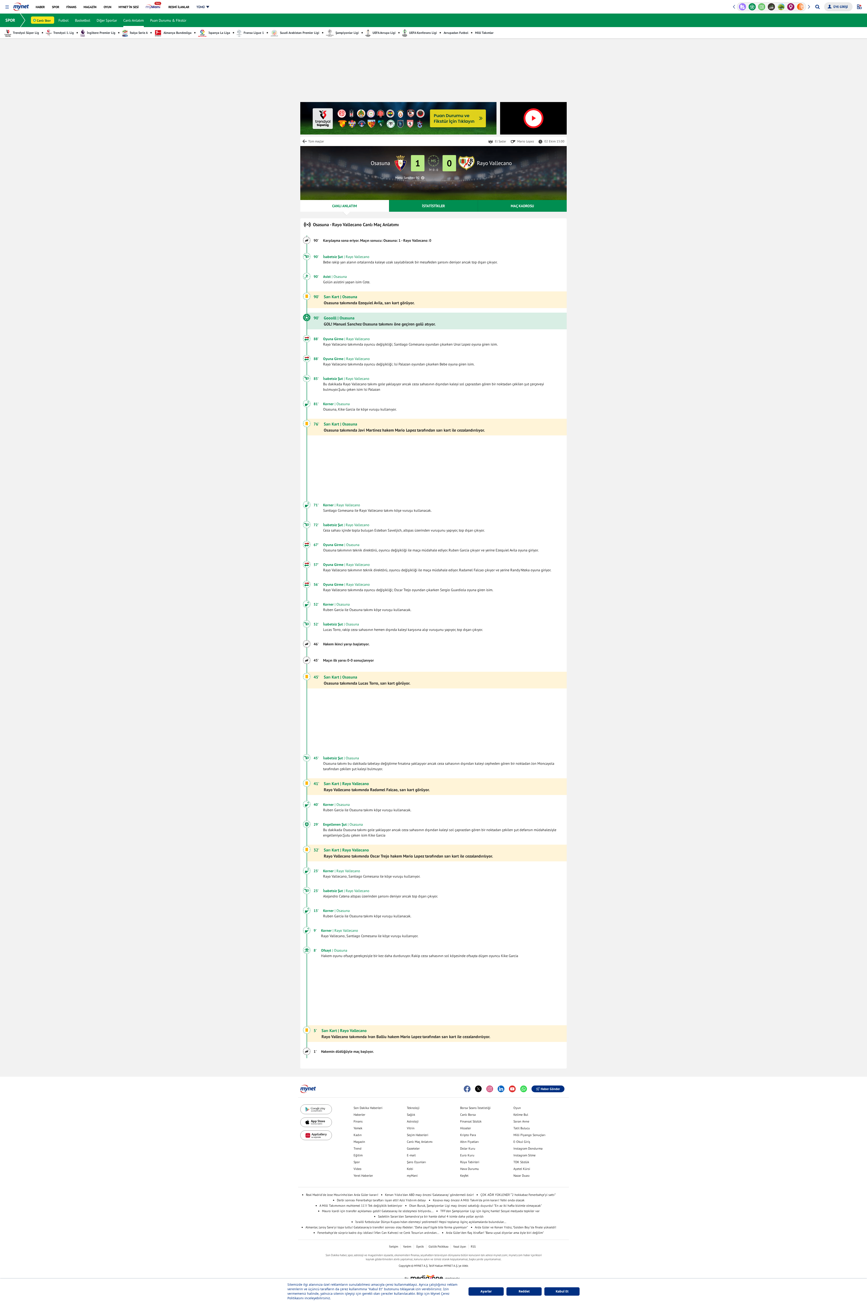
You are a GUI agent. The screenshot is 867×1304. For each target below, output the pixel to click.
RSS (473, 1246)
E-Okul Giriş (521, 1142)
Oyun (517, 1108)
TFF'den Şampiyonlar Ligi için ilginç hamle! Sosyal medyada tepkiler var (490, 1211)
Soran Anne (521, 1121)
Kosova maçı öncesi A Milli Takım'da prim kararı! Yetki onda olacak (478, 1200)
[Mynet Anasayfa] (21, 5)
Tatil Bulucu (521, 1128)
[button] (7, 7)
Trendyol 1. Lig (63, 33)
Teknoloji (413, 1108)
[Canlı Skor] (742, 7)
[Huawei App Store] (316, 1135)
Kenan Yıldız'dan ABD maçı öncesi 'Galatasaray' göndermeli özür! (429, 1195)
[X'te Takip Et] (478, 1089)
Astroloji (413, 1121)
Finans (358, 1121)
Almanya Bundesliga (177, 33)
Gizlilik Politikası (438, 1246)
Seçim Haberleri (417, 1135)
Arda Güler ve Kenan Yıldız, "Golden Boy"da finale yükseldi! (515, 1227)
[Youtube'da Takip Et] (512, 1089)
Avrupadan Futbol (456, 33)
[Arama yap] (817, 6)
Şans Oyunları (416, 1162)
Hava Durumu (469, 1169)
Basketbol (82, 20)
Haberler (359, 1115)
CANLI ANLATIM (344, 206)
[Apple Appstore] (316, 1122)
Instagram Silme (524, 1155)
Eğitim (358, 1155)
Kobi (410, 1169)
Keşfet (464, 1176)
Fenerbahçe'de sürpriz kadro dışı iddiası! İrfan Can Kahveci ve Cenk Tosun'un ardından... (378, 1233)
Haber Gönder (550, 1089)
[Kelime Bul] (752, 7)
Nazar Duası (521, 1176)
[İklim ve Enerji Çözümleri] (771, 7)
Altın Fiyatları (469, 1142)
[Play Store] (316, 1109)
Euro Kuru (467, 1155)
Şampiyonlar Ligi (347, 33)
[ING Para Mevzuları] (791, 7)
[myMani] (153, 7)
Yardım (407, 1246)
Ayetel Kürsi (521, 1169)
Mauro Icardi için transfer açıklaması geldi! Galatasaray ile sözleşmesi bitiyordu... (378, 1211)
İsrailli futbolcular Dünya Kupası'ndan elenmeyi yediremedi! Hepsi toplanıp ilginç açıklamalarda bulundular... (430, 1222)
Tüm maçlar (316, 141)
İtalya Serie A (138, 33)
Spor (357, 1162)
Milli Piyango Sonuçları (529, 1135)
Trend (357, 1148)
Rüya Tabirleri (469, 1162)
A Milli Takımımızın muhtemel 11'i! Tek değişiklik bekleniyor (360, 1206)
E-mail (411, 1155)
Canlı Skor (44, 21)
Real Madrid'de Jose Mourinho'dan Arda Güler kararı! (342, 1195)
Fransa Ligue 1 (253, 33)
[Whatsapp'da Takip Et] (523, 1089)
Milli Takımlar (484, 33)
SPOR (10, 20)
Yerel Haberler (363, 1176)
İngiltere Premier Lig (100, 33)
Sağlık (411, 1115)
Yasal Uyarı (459, 1246)
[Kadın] (781, 7)
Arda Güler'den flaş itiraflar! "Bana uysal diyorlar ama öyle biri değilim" (495, 1233)
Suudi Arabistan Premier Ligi (299, 33)
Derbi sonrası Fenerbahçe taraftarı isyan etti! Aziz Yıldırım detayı (381, 1200)
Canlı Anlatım (133, 20)
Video (357, 1169)
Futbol (63, 20)
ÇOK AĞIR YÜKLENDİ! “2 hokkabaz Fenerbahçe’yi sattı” (518, 1195)
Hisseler (465, 1128)
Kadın (358, 1135)
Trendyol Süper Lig (25, 33)
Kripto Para (468, 1135)
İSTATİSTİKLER (433, 206)
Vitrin (411, 1128)
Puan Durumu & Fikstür (168, 20)
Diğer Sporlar (107, 20)
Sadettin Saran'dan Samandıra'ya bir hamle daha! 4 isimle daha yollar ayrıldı (431, 1216)
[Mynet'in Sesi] (800, 7)
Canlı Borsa (468, 1115)
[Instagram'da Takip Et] (489, 1089)
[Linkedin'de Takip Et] (501, 1089)
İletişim (393, 1246)
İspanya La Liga (219, 33)
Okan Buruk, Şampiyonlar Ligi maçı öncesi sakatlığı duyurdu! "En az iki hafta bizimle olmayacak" (475, 1206)
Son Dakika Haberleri (368, 1108)
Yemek (358, 1128)
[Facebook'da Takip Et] (467, 1089)
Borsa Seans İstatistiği (475, 1108)
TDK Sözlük (521, 1162)
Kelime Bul (520, 1115)
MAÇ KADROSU (522, 206)
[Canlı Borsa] (762, 7)
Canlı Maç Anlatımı (420, 1142)
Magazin (359, 1142)
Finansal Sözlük (471, 1121)
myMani (412, 1176)
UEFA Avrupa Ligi (384, 33)
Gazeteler (413, 1148)
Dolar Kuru (467, 1148)
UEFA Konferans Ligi (422, 33)
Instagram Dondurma (528, 1148)
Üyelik (420, 1246)
